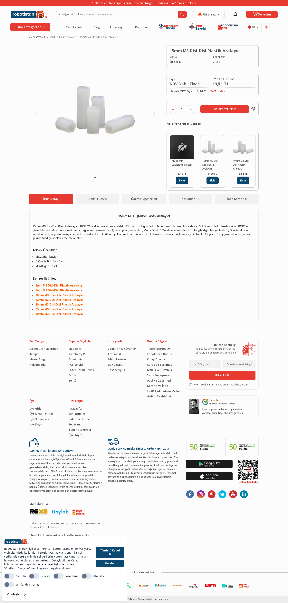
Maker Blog (37, 359)
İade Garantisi (237, 199)
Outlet (73, 375)
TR (253, 27)
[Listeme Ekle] (252, 109)
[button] (95, 177)
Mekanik (50, 37)
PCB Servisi (76, 364)
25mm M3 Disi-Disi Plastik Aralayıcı (59, 309)
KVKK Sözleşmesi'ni (205, 384)
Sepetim (74, 424)
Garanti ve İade (157, 386)
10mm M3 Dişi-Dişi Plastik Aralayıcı (241, 164)
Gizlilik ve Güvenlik (159, 370)
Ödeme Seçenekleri (144, 199)
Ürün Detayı (51, 199)
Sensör (73, 380)
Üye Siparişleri (39, 419)
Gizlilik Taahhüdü (159, 396)
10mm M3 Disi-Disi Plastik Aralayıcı (59, 295)
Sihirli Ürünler (117, 359)
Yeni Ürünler (75, 27)
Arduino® (75, 359)
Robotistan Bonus (159, 354)
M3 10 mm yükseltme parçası (182, 162)
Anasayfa (38, 37)
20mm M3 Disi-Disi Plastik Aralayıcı (59, 304)
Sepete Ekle (227, 109)
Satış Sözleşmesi (158, 375)
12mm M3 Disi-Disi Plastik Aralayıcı (59, 299)
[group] (95, 109)
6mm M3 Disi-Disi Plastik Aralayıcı (58, 285)
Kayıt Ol (222, 375)
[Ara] (182, 14)
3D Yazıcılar (116, 364)
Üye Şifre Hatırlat (41, 414)
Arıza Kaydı (117, 27)
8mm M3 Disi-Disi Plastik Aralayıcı (58, 290)
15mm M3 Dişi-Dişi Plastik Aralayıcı (99, 37)
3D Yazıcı (75, 349)
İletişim (34, 354)
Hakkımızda (37, 364)
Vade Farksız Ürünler (122, 349)
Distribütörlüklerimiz (43, 349)
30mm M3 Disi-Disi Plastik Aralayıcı (59, 314)
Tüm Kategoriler (80, 430)
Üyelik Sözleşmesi (159, 380)
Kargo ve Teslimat (159, 364)
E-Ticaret (133, 599)
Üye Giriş (35, 408)
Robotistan (219, 57)
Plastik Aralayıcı (67, 37)
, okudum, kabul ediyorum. (221, 384)
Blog (97, 27)
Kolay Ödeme (156, 359)
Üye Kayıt (36, 424)
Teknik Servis (98, 199)
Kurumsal (142, 27)
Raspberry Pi (77, 354)
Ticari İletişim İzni (159, 349)
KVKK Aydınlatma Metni (163, 391)
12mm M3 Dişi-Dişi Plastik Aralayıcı (210, 164)
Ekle (182, 180)
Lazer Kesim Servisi (81, 370)
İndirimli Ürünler (80, 419)
